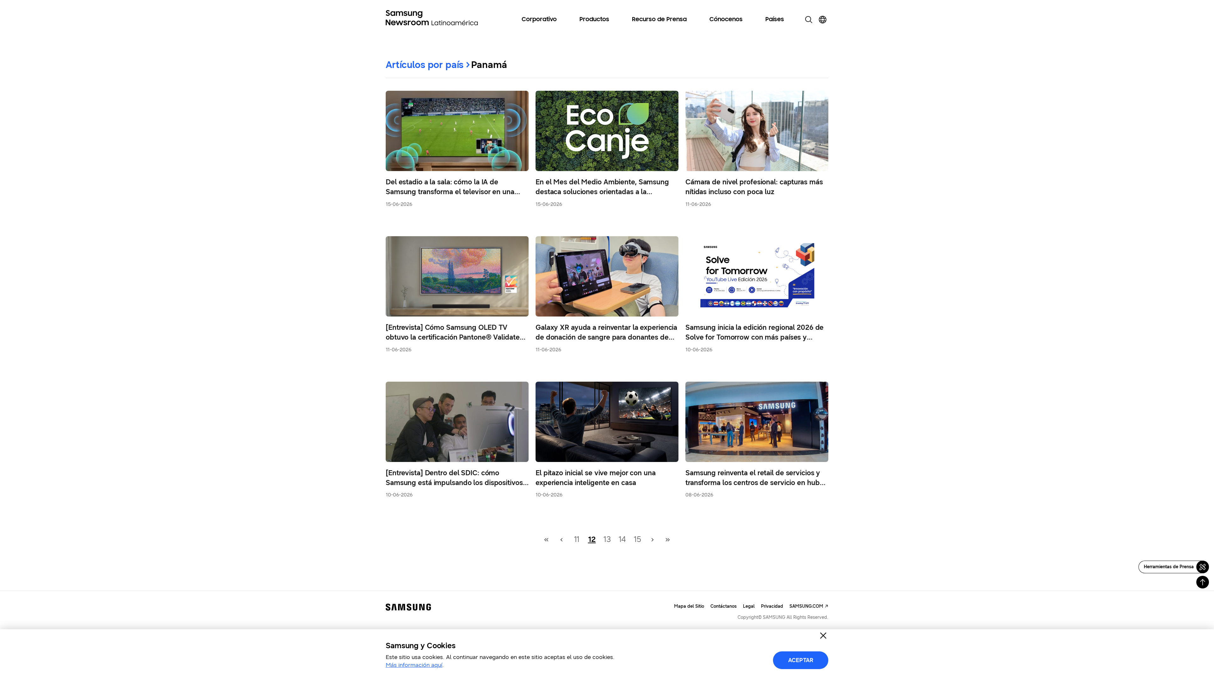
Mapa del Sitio (689, 606)
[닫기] (823, 636)
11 (577, 539)
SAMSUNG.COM (806, 606)
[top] (1202, 582)
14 (622, 539)
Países (774, 19)
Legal (749, 606)
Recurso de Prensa (659, 19)
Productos (594, 19)
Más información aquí (414, 664)
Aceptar (800, 660)
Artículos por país (424, 65)
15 (637, 539)
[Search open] (808, 19)
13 (607, 539)
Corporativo (539, 19)
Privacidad (772, 606)
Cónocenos (726, 19)
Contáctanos (723, 606)
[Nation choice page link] (822, 19)
